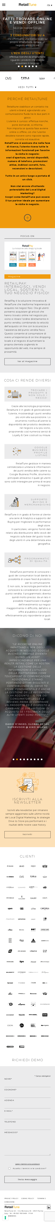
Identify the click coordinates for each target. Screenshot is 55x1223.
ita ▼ (50, 5)
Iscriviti (27, 834)
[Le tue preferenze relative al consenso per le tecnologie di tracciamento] (5, 1218)
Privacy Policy (11, 1198)
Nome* (8, 1079)
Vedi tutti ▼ (27, 87)
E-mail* (8, 1111)
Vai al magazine (28, 361)
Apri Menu (3, 5)
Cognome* (10, 1090)
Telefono (10, 1122)
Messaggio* (11, 1132)
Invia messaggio (27, 1179)
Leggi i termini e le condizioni (27, 1164)
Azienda (9, 1100)
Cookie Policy (27, 1198)
